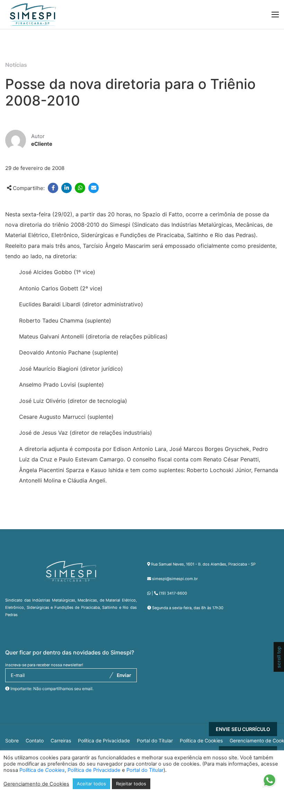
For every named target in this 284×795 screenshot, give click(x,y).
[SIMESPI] (33, 14)
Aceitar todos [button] (91, 783)
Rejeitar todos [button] (131, 783)
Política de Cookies (201, 740)
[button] (269, 782)
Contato (35, 740)
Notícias (16, 64)
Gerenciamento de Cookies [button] (36, 784)
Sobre (12, 740)
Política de (42, 770)
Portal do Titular (155, 740)
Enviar (124, 675)
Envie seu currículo (243, 729)
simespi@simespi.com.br (175, 578)
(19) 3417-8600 (173, 593)
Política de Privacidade (104, 740)
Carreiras (61, 740)
